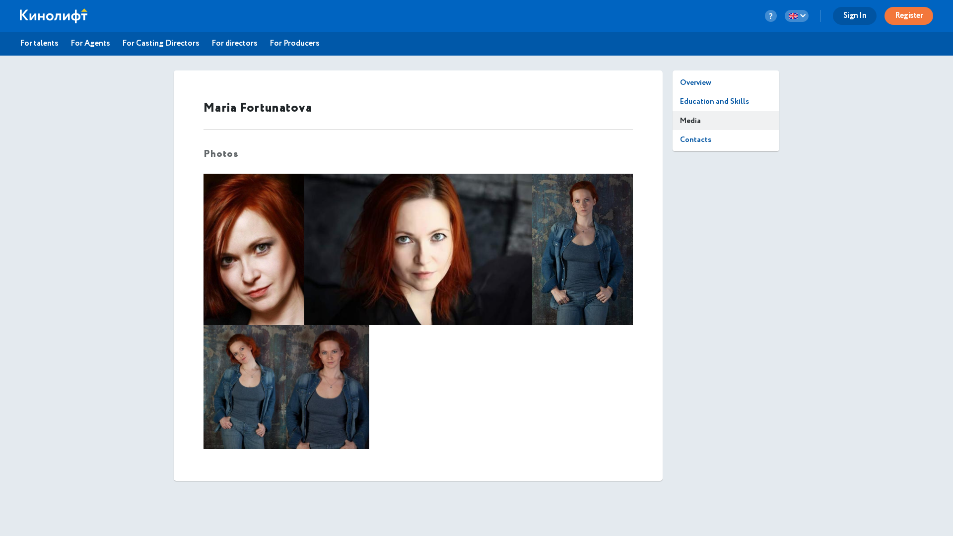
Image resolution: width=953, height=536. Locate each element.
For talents (39, 43)
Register (909, 15)
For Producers (295, 43)
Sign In (855, 15)
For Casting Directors (161, 43)
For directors (234, 43)
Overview (695, 82)
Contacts (695, 139)
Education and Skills (714, 101)
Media (690, 121)
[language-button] (797, 16)
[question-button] (771, 16)
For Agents (90, 43)
